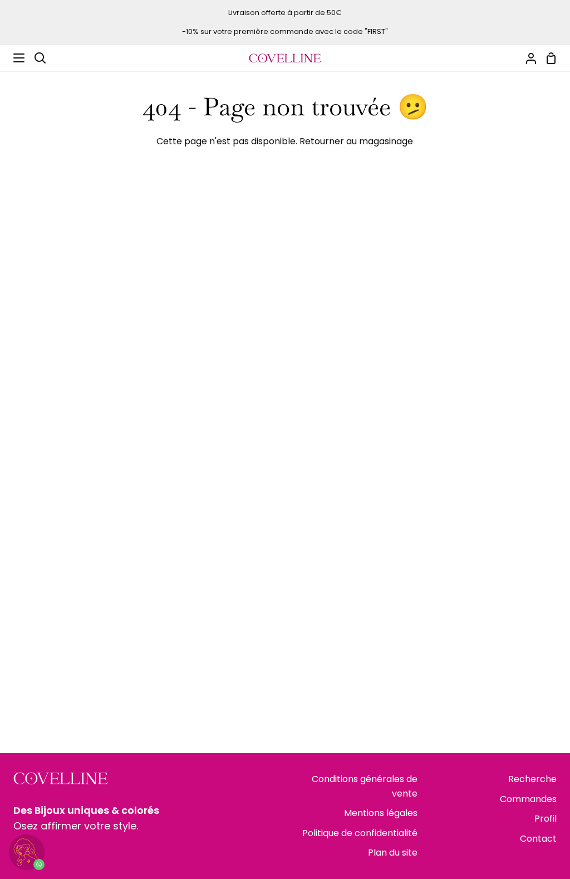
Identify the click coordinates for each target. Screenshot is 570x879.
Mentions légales (380, 813)
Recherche (532, 779)
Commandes (528, 799)
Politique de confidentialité (359, 833)
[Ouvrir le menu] (13, 58)
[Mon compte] (527, 58)
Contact (538, 838)
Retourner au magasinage (356, 141)
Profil (545, 818)
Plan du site (392, 852)
